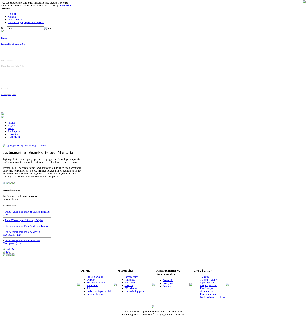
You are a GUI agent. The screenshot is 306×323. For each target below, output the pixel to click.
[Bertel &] (8, 249)
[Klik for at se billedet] (25, 145)
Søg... (4, 28)
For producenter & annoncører (96, 284)
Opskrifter (13, 134)
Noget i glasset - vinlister (212, 297)
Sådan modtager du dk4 (99, 291)
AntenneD (130, 279)
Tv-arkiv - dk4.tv (208, 279)
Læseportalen (131, 276)
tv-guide (12, 125)
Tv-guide (204, 276)
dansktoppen (14, 131)
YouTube (167, 286)
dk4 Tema (130, 282)
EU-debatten (131, 288)
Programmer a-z (208, 294)
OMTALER (14, 137)
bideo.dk (129, 285)
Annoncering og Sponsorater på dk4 (26, 22)
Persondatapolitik (95, 294)
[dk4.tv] (7, 252)
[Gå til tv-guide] (2, 117)
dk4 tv (11, 128)
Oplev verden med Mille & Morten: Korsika (27, 226)
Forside (11, 122)
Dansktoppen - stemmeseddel (207, 290)
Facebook (168, 280)
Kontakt (12, 16)
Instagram (168, 283)
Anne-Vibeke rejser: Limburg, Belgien (24, 220)
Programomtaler (16, 19)
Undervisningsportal (135, 291)
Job (88, 288)
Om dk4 (12, 13)
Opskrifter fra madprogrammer (208, 284)
